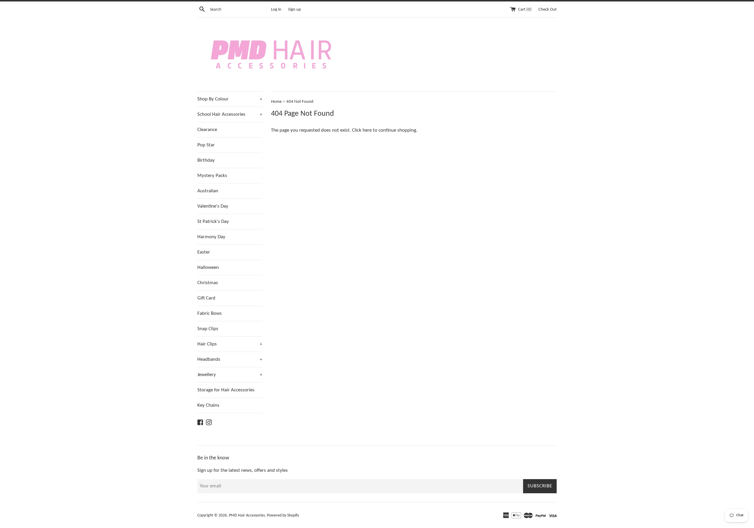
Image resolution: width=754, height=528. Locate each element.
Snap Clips (207, 328)
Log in (276, 9)
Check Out (547, 9)
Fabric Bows (209, 313)
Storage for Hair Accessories (225, 390)
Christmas (207, 282)
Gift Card (206, 298)
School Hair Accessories (229, 114)
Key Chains (208, 405)
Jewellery (229, 374)
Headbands (229, 359)
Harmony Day (211, 236)
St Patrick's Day (213, 221)
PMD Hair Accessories (247, 515)
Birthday (206, 160)
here (367, 130)
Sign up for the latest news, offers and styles (242, 470)
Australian (207, 190)
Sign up (294, 9)
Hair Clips (229, 344)
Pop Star (206, 145)
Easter (203, 252)
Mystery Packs (212, 175)
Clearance (207, 129)
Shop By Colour (229, 99)
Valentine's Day (212, 206)
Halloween (208, 267)
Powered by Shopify (283, 515)
